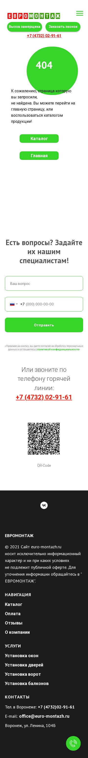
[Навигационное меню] (79, 13)
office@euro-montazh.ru (44, 716)
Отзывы (13, 622)
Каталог (39, 138)
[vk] (44, 505)
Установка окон (21, 655)
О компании (17, 632)
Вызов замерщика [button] (24, 27)
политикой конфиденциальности (58, 349)
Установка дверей (24, 664)
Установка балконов (27, 683)
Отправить (44, 324)
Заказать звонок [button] (63, 27)
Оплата (13, 613)
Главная (39, 155)
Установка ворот (23, 674)
